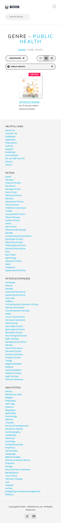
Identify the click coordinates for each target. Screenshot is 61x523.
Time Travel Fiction (15, 316)
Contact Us (11, 133)
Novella (9, 232)
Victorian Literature (15, 320)
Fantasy (9, 179)
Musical (9, 366)
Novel (8, 176)
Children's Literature (15, 207)
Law (7, 482)
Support (9, 149)
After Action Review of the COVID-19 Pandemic (30, 102)
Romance (10, 186)
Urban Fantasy (12, 217)
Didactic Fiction (13, 373)
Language (10, 453)
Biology (9, 466)
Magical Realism (13, 363)
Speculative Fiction (15, 329)
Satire (8, 223)
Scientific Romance (15, 291)
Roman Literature (14, 379)
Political (9, 494)
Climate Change (14, 478)
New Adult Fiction (14, 326)
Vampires (10, 282)
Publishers (10, 136)
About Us (10, 130)
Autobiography (13, 432)
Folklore (9, 301)
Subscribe (10, 139)
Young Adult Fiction (15, 214)
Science (9, 407)
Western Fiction (13, 261)
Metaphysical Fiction (16, 341)
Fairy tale (10, 298)
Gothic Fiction (12, 220)
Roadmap (10, 152)
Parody (8, 345)
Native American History (17, 460)
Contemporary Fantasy (17, 310)
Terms (8, 164)
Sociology (10, 441)
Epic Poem (10, 254)
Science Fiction (13, 182)
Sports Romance (14, 348)
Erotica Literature (14, 354)
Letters (8, 488)
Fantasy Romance (14, 307)
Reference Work (13, 394)
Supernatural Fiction (15, 270)
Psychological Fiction (16, 335)
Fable (8, 313)
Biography (10, 410)
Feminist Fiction (13, 351)
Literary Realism (13, 370)
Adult (8, 264)
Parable (9, 288)
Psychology (11, 416)
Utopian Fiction (13, 357)
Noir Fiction (11, 226)
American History (14, 428)
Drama (8, 285)
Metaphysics (11, 472)
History (8, 391)
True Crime (11, 475)
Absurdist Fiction (13, 332)
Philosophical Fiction (15, 245)
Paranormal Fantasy (15, 229)
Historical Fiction (13, 195)
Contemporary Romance (18, 236)
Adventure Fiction (14, 201)
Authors (9, 145)
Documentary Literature (17, 469)
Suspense (10, 267)
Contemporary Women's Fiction (21, 304)
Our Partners (11, 155)
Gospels (9, 485)
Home (21, 49)
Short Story (11, 192)
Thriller (8, 211)
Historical (10, 438)
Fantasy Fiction (13, 189)
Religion (9, 397)
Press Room (11, 142)
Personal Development (17, 425)
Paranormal (11, 323)
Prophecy (10, 447)
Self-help (10, 403)
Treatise (9, 422)
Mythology (10, 257)
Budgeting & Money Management (22, 491)
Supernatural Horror (15, 295)
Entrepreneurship (14, 444)
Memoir (9, 419)
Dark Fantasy (12, 338)
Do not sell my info (15, 158)
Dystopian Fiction (14, 239)
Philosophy (10, 400)
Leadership (10, 435)
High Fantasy (12, 376)
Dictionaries (11, 450)
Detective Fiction (14, 242)
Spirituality (10, 413)
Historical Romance (15, 248)
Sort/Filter (15, 58)
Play (7, 251)
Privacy (9, 161)
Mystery (9, 198)
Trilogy (8, 360)
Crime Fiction (12, 204)
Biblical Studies (12, 457)
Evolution (10, 463)
